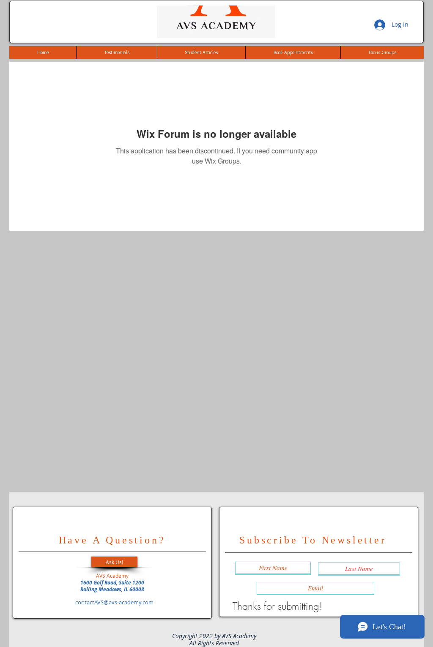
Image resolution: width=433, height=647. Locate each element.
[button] (114, 562)
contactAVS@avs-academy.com (114, 602)
